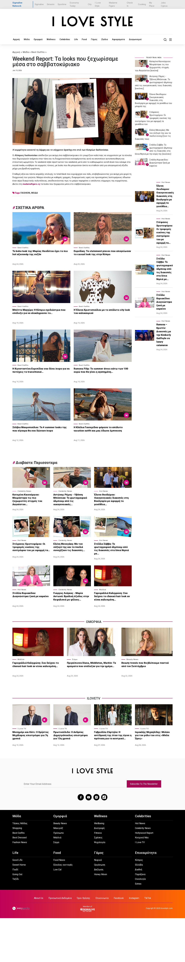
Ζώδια (104, 39)
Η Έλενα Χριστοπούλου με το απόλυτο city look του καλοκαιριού (102, 311)
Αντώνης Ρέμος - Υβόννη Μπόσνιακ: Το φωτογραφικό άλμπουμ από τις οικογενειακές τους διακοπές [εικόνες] (153, 82)
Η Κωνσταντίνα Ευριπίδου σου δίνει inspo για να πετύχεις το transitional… (41, 370)
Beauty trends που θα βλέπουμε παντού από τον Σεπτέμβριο (145, 664)
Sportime (62, 4)
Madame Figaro (113, 4)
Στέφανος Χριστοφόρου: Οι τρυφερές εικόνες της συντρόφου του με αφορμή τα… (31, 547)
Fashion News (19, 842)
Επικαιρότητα (145, 853)
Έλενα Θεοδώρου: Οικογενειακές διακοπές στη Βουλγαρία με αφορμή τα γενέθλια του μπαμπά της (153, 100)
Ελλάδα (139, 864)
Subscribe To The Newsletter (144, 784)
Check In (130, 4)
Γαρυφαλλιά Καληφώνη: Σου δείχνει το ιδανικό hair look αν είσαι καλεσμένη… (112, 596)
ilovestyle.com (167, 908)
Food (84, 39)
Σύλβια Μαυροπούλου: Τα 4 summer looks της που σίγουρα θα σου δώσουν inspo (39, 429)
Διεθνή (138, 869)
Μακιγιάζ (58, 828)
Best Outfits (38, 52)
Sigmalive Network (17, 4)
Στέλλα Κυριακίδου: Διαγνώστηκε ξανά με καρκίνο (30, 595)
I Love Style (98, 4)
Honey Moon (100, 874)
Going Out (17, 874)
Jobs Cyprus (164, 4)
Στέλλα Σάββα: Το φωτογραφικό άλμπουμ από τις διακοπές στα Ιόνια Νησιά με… (111, 548)
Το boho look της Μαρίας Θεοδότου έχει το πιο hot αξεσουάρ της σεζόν (40, 253)
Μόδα (27, 39)
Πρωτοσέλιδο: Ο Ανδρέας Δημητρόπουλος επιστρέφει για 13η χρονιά (70, 735)
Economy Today (74, 4)
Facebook (119, 898)
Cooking (142, 4)
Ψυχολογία (99, 842)
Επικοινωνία (102, 898)
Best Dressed (19, 837)
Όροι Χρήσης (83, 898)
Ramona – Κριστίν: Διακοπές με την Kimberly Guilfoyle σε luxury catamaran (163, 335)
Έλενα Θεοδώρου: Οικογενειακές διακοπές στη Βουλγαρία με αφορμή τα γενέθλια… (111, 499)
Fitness (98, 833)
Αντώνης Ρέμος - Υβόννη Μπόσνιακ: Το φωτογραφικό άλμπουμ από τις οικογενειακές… (70, 499)
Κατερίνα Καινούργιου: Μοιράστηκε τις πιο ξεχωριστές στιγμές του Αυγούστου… (27, 499)
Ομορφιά (38, 39)
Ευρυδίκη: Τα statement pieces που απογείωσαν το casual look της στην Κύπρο (102, 253)
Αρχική (16, 39)
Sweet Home (19, 864)
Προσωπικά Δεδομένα (60, 898)
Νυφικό (98, 860)
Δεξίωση (98, 869)
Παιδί (15, 869)
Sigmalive (39, 4)
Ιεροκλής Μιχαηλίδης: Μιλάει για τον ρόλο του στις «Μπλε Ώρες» (152, 735)
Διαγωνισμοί (135, 39)
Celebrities (65, 39)
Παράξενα (140, 874)
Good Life (17, 860)
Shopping (17, 828)
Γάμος (94, 39)
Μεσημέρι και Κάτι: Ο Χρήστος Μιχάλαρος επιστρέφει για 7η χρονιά (30, 735)
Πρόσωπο (58, 833)
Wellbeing (99, 823)
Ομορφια (93, 622)
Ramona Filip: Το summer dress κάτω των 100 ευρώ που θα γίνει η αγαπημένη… (101, 370)
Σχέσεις (98, 837)
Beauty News (132, 659)
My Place (151, 4)
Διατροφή (99, 828)
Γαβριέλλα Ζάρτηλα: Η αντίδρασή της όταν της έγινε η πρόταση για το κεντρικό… (113, 735)
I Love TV (22, 729)
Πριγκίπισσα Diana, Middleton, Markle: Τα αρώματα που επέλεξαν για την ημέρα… (91, 664)
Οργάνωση (99, 864)
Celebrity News (24, 491)
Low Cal (57, 869)
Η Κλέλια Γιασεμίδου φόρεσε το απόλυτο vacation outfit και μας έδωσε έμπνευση (98, 429)
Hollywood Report (144, 833)
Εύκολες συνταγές (63, 864)
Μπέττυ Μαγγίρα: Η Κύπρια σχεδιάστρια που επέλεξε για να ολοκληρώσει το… (38, 311)
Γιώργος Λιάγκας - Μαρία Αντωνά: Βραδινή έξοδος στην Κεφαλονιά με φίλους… (71, 596)
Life (76, 39)
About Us (38, 898)
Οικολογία (140, 879)
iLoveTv (93, 698)
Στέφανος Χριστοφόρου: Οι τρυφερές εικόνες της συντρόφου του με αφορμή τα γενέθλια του (153, 118)
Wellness (51, 39)
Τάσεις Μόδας (19, 823)
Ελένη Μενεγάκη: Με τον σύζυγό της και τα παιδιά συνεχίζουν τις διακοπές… (69, 547)
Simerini (50, 4)
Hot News (103, 491)
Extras (138, 883)
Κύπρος (139, 860)
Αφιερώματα (118, 39)
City (89, 4)
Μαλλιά (102, 590)
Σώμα (74, 659)
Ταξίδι (15, 879)
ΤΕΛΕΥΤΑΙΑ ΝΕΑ (154, 57)
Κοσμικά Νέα (141, 837)
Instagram (134, 898)
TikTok (147, 898)
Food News (59, 860)
